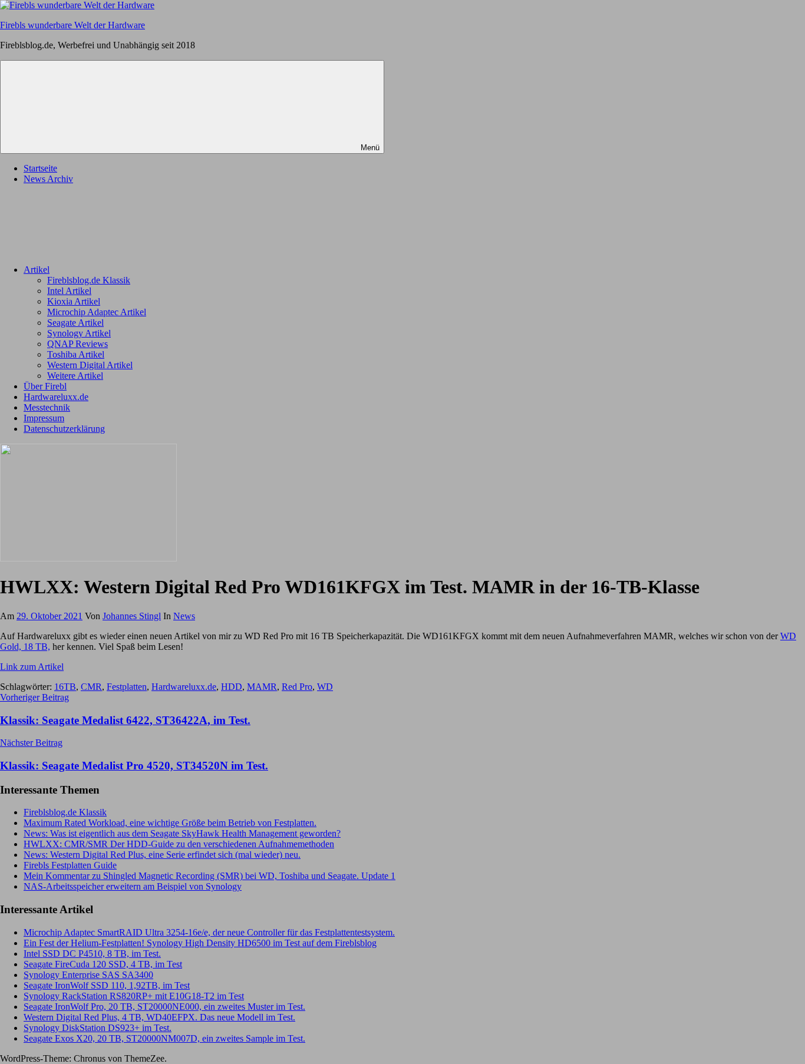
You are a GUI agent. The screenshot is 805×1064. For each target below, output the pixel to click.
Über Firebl (45, 386)
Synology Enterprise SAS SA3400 (88, 975)
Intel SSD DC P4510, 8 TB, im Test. (92, 954)
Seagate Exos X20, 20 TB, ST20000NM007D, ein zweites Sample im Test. (164, 1038)
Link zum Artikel (32, 667)
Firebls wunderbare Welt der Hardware (72, 25)
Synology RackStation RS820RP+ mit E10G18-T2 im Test (134, 996)
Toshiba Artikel (75, 354)
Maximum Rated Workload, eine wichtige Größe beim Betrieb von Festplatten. (170, 823)
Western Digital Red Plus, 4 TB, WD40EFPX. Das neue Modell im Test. (159, 1017)
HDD (231, 687)
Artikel (37, 270)
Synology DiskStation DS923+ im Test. (97, 1028)
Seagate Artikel (75, 323)
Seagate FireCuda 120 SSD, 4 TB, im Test (103, 964)
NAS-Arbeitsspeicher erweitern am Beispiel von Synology (133, 886)
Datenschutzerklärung (64, 429)
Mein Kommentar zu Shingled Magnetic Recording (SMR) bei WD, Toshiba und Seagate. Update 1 (209, 876)
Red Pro (297, 687)
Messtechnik (47, 407)
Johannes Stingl (132, 616)
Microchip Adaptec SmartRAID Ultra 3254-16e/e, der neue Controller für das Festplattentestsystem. (209, 932)
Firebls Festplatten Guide (70, 865)
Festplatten (127, 687)
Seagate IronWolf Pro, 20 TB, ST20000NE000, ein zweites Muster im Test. (164, 1007)
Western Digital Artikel (90, 365)
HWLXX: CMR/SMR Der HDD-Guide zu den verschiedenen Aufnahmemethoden (179, 844)
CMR (91, 687)
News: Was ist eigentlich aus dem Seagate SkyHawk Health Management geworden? (182, 833)
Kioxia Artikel (73, 301)
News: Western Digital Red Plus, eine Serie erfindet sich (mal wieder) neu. (162, 855)
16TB (65, 687)
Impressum (44, 418)
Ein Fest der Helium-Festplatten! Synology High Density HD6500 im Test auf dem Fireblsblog (200, 943)
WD (325, 687)
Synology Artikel (79, 333)
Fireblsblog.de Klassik (88, 280)
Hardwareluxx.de (56, 397)
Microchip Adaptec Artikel (96, 312)
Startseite (40, 168)
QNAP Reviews (77, 344)
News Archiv (48, 179)
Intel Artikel (69, 291)
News (184, 616)
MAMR (262, 687)
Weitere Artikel (75, 376)
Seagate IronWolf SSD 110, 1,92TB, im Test (107, 985)
